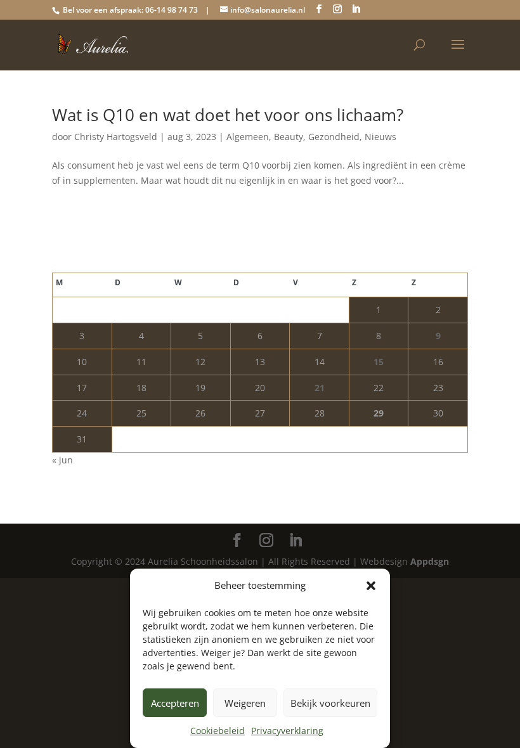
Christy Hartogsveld (115, 137)
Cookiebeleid (217, 731)
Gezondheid (334, 137)
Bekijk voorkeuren (330, 703)
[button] (371, 585)
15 (379, 362)
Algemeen (247, 137)
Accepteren (175, 703)
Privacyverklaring (287, 731)
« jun (62, 460)
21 (320, 388)
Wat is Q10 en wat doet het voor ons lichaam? (227, 114)
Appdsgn (429, 561)
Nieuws (380, 137)
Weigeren (245, 703)
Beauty (288, 137)
